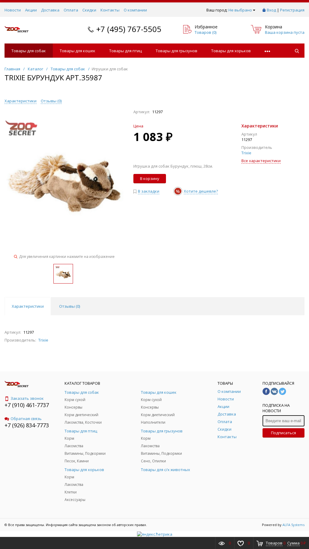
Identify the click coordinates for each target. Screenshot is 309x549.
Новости (13, 10)
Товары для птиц (125, 50)
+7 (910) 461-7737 (27, 405)
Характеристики (21, 101)
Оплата (71, 10)
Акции (31, 10)
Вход (271, 10)
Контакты (109, 10)
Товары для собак (28, 50)
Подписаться (283, 432)
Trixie (246, 153)
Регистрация (292, 10)
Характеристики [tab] (28, 306)
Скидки (89, 10)
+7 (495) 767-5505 (128, 29)
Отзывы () (51, 101)
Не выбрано (240, 10)
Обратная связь (26, 418)
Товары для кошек (77, 50)
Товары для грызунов (176, 50)
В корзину (149, 178)
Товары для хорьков (231, 50)
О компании (135, 10)
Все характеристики (261, 160)
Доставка (50, 10)
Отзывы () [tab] (69, 306)
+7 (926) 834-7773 (27, 425)
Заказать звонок (27, 398)
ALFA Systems (293, 524)
